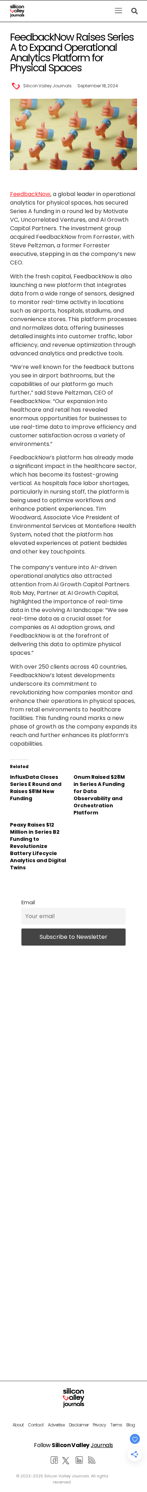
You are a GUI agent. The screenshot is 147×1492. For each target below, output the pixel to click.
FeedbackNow (30, 194)
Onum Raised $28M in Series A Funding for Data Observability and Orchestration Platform (99, 794)
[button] (118, 11)
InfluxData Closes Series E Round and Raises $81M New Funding (35, 787)
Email (28, 902)
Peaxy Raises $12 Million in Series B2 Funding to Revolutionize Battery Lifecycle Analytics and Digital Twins (38, 846)
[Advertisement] (73, 1247)
